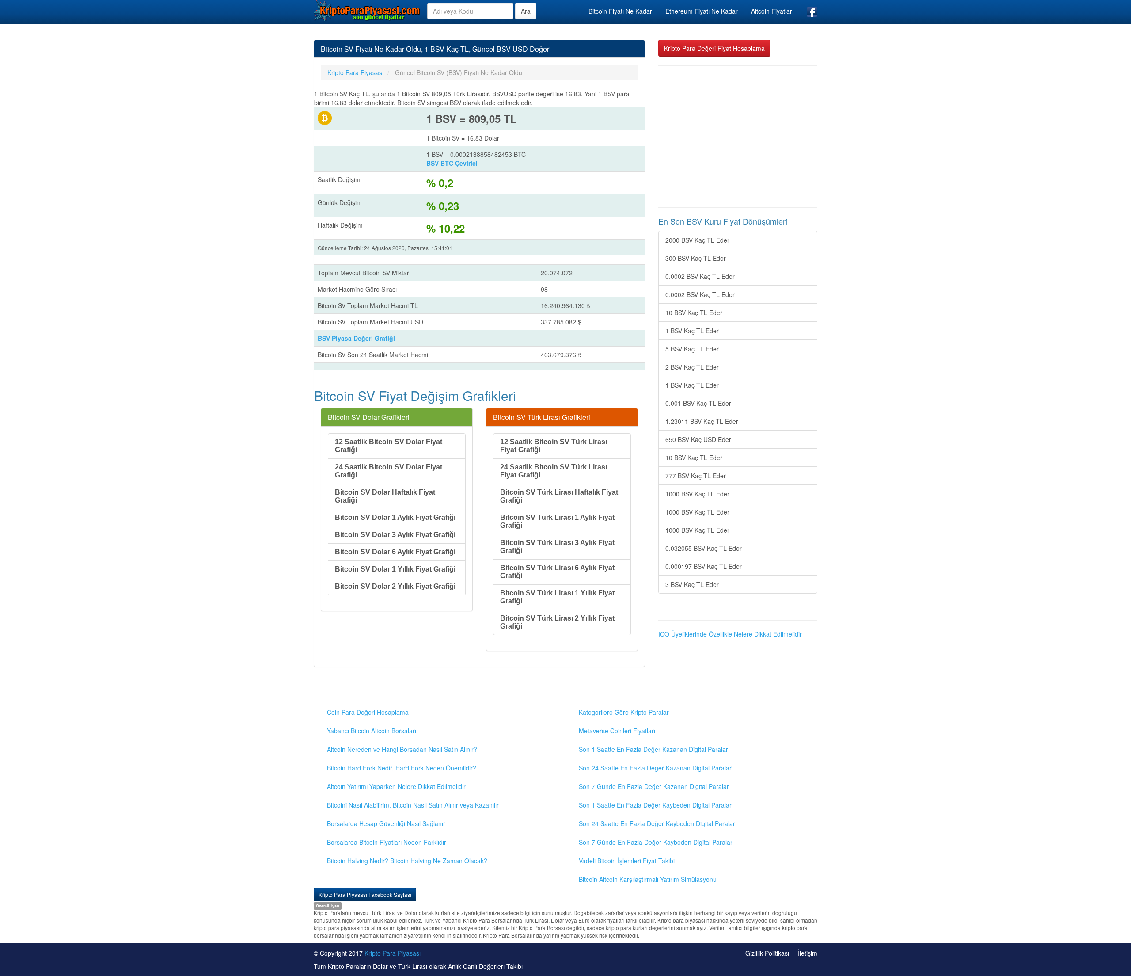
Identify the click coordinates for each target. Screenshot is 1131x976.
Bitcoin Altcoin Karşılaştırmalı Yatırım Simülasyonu (648, 879)
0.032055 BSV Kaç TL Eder (703, 548)
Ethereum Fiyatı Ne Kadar (701, 11)
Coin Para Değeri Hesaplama (368, 712)
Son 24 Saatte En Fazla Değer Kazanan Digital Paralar (655, 767)
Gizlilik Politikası (767, 953)
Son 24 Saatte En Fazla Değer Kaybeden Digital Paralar (657, 823)
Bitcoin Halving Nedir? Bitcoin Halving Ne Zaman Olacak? (407, 860)
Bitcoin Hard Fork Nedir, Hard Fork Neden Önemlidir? (401, 767)
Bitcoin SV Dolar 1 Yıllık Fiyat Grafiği (395, 569)
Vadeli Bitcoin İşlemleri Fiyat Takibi (627, 860)
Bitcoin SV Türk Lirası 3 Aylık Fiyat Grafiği (557, 546)
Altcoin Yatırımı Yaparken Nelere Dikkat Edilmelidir (396, 786)
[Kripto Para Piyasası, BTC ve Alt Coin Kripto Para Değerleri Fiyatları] (367, 10)
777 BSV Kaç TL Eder (695, 475)
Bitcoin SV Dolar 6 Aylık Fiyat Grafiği (395, 552)
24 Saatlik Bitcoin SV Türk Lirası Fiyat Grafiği (553, 471)
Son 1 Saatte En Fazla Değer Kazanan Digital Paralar (653, 749)
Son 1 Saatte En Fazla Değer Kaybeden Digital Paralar (655, 805)
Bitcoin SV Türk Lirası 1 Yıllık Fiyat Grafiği (557, 597)
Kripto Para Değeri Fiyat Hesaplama (714, 48)
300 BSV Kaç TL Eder (695, 258)
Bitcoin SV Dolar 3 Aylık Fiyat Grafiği (395, 534)
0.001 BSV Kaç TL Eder (698, 403)
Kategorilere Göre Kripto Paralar (624, 712)
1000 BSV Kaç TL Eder (697, 493)
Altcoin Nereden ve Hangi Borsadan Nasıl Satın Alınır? (402, 749)
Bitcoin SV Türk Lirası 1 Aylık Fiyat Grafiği (557, 521)
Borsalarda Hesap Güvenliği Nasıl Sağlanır (386, 823)
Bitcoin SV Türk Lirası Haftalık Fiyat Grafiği (559, 496)
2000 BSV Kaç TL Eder (697, 240)
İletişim (807, 953)
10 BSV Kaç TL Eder (693, 312)
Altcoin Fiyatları (772, 11)
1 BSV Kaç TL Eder (692, 330)
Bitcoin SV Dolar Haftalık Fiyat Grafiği (385, 496)
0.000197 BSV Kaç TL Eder (703, 566)
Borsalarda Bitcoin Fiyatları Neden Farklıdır (386, 842)
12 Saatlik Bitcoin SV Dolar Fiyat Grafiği (388, 446)
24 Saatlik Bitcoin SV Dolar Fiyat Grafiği (388, 471)
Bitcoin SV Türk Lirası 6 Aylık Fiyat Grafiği (557, 572)
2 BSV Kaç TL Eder (692, 366)
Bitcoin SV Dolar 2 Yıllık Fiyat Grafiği (395, 586)
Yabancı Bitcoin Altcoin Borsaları (371, 730)
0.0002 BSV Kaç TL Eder (700, 276)
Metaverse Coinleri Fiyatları (617, 730)
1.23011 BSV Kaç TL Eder (701, 421)
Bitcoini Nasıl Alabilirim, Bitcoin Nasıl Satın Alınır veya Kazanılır (413, 805)
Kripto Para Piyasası (392, 953)
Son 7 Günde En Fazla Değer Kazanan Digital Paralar (654, 786)
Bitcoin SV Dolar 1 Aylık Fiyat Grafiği (395, 517)
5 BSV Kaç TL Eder (692, 348)
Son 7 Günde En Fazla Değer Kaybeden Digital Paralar (655, 842)
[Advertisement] (737, 136)
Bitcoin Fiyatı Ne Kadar (620, 11)
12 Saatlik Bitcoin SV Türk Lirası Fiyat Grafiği (553, 446)
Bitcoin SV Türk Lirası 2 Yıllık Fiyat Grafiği (557, 622)
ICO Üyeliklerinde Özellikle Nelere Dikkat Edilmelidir (730, 633)
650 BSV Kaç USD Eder (698, 439)
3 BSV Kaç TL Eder (692, 584)
